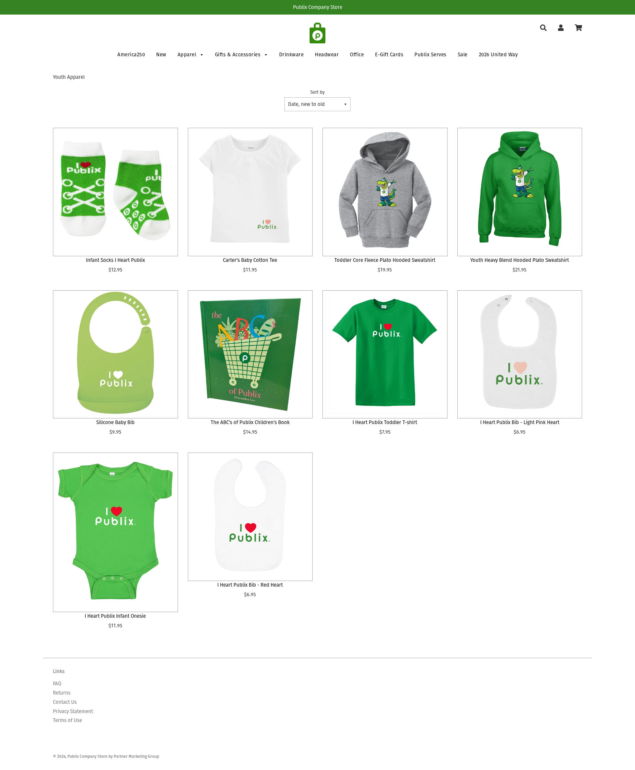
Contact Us (65, 701)
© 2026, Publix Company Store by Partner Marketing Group (106, 756)
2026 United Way (498, 54)
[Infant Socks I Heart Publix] (115, 190)
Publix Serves (430, 54)
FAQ (57, 683)
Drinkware (291, 54)
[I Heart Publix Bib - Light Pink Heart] (520, 353)
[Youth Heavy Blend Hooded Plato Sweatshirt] (520, 190)
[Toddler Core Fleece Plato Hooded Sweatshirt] (385, 190)
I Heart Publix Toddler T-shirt (385, 422)
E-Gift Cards (389, 54)
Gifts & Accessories (238, 54)
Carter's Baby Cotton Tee (250, 260)
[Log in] (561, 27)
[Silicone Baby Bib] (115, 353)
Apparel (188, 54)
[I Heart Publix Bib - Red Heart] (250, 515)
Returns (61, 692)
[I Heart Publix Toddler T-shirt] (385, 353)
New (161, 54)
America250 (131, 54)
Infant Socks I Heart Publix (115, 260)
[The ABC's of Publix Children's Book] (250, 353)
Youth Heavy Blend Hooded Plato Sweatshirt (519, 260)
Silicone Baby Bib (115, 422)
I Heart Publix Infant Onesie (115, 615)
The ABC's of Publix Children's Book (250, 422)
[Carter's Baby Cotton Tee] (250, 190)
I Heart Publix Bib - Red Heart (250, 584)
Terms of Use (67, 720)
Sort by (317, 92)
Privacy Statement (73, 711)
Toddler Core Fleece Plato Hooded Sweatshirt (384, 260)
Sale (463, 54)
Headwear (327, 54)
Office (357, 54)
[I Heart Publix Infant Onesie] (115, 530)
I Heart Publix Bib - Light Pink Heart (519, 422)
